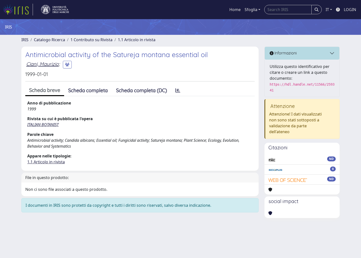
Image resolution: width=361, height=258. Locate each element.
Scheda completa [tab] (88, 90)
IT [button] (327, 9)
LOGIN (350, 9)
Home (235, 9)
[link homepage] (18, 9)
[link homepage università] (55, 9)
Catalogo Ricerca (49, 39)
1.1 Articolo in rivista (136, 39)
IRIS (24, 39)
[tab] (177, 90)
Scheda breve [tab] (44, 90)
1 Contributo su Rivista (91, 39)
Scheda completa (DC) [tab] (141, 90)
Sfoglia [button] (251, 9)
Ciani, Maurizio (42, 64)
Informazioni (285, 53)
